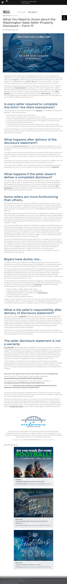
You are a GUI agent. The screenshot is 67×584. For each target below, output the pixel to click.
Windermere (26, 578)
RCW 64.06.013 (45, 93)
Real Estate (6, 15)
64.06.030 (55, 167)
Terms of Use (11, 580)
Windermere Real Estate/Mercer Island (31, 439)
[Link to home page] (13, 2)
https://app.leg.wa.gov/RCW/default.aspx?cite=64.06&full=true (24, 383)
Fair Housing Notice (19, 581)
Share (64, 18)
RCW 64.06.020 (20, 88)
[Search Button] (62, 12)
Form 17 (15, 79)
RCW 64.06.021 (42, 293)
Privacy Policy (20, 580)
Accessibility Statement (7, 581)
